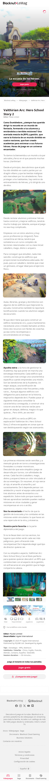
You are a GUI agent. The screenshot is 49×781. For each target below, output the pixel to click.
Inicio (5, 731)
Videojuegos (14, 731)
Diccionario (14, 734)
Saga (22, 731)
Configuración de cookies (24, 761)
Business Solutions (24, 738)
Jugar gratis (24, 84)
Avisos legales (24, 752)
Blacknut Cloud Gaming (30, 734)
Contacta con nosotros (12, 741)
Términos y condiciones (24, 755)
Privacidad (24, 758)
